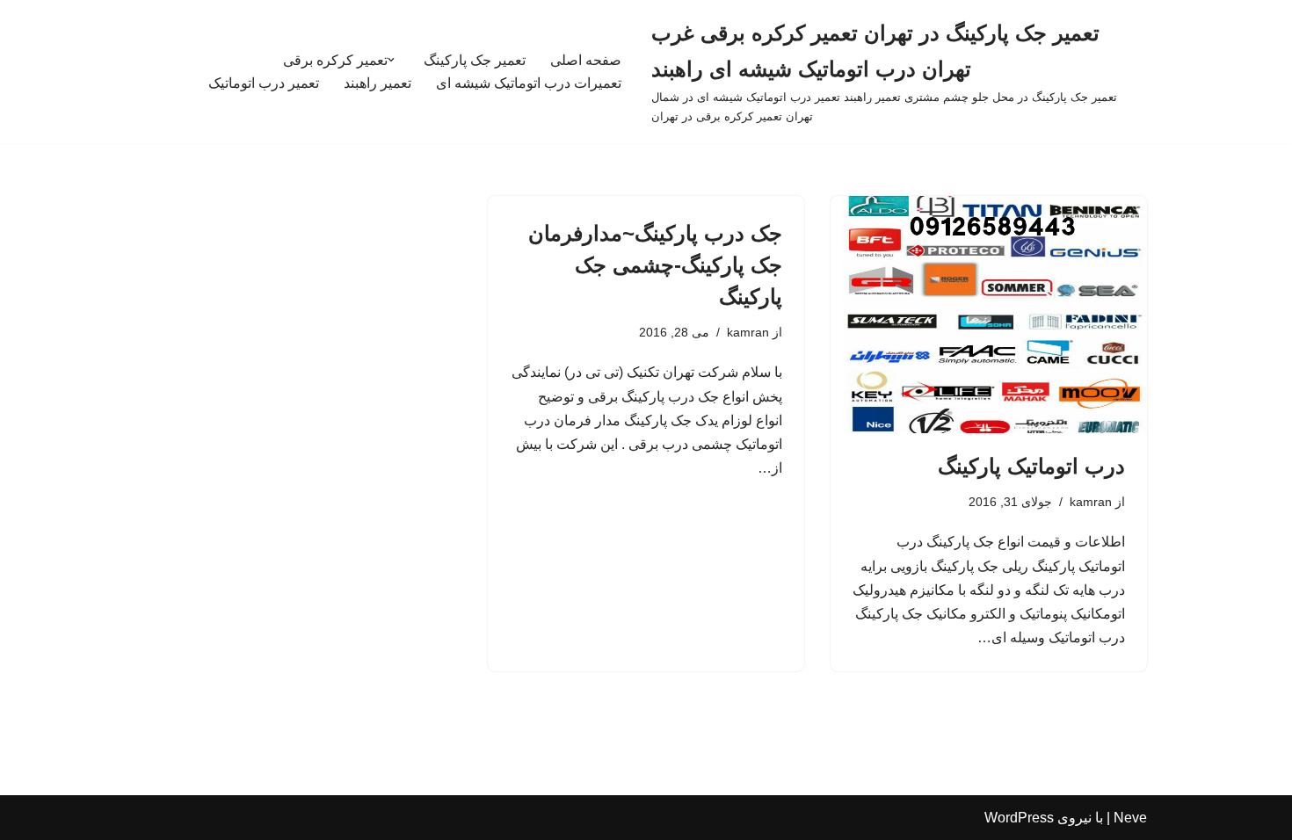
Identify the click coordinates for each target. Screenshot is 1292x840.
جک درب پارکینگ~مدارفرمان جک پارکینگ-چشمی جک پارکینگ (655, 264)
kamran (1091, 502)
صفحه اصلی (585, 60)
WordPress (1019, 817)
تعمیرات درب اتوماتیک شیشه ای (528, 83)
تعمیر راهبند (377, 83)
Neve (1130, 817)
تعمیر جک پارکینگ (475, 60)
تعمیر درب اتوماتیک (263, 83)
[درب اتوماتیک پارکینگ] (989, 314)
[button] (391, 59)
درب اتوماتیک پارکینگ (1031, 466)
